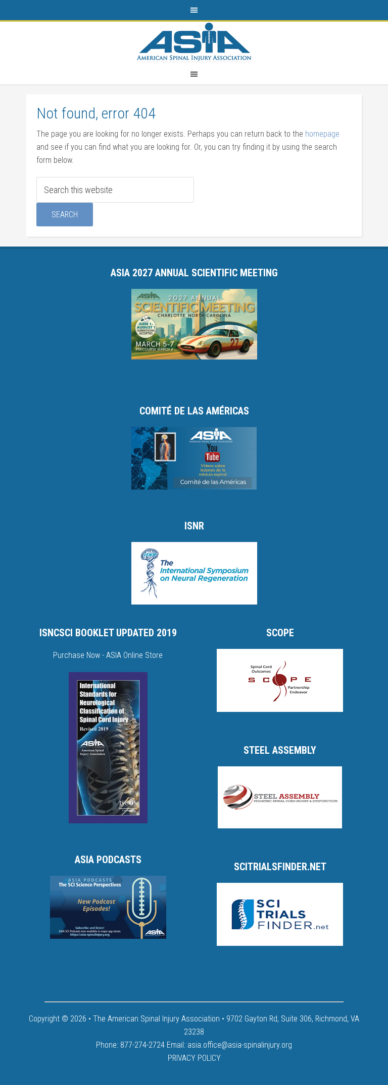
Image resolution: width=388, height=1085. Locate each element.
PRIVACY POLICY (194, 1058)
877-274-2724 (142, 1045)
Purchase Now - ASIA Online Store (108, 655)
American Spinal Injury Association (194, 42)
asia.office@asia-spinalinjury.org (239, 1045)
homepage (322, 134)
